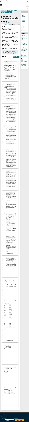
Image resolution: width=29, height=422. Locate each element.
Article (22, 14)
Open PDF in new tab (16, 56)
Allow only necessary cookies (9, 420)
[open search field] (28, 1)
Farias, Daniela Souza (14, 18)
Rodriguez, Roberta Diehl (8, 18)
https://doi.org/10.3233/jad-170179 (5, 22)
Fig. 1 (23, 22)
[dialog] (14, 417)
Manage (27, 5)
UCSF (1, 5)
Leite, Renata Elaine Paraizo (11, 19)
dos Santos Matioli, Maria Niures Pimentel (8, 17)
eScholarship (2, 10)
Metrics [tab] (12, 24)
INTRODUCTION (24, 16)
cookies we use (16, 418)
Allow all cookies (19, 420)
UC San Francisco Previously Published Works (12, 10)
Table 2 (23, 25)
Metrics (22, 29)
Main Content (4, 56)
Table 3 (23, 26)
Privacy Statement (4, 418)
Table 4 (23, 27)
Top (27, 410)
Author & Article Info (24, 30)
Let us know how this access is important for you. (11, 53)
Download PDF (3, 12)
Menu (1, 8)
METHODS (23, 17)
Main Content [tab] (4, 24)
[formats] (6, 12)
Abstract (3, 26)
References (23, 21)
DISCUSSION (24, 20)
